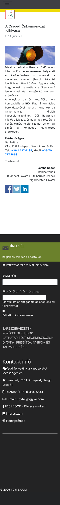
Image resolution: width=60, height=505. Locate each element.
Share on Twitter (16, 189)
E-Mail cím (9, 275)
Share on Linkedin (24, 189)
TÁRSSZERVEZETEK (17, 328)
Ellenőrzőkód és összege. (21, 291)
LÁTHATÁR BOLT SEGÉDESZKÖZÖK (27, 338)
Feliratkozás (10, 315)
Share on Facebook (8, 189)
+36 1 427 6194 (21, 150)
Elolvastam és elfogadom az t (28, 303)
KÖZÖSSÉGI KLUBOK (17, 333)
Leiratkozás (25, 315)
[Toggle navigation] (7, 4)
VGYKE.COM (19, 489)
